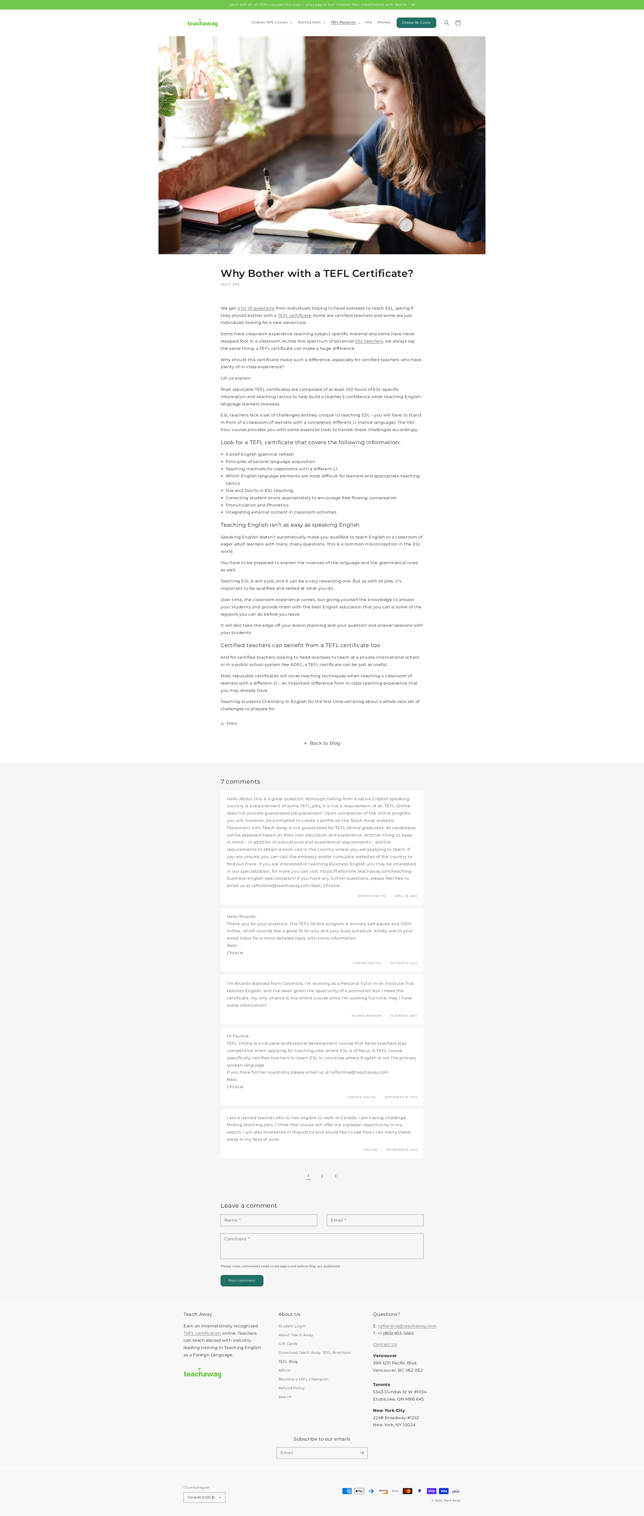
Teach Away (452, 1500)
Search (285, 1397)
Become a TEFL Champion (303, 1379)
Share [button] (231, 723)
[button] (446, 22)
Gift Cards (288, 1343)
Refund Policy (291, 1388)
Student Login (292, 1326)
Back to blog (325, 743)
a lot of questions (256, 308)
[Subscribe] (361, 1452)
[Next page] (335, 1176)
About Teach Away (295, 1335)
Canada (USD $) (201, 1497)
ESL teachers (369, 341)
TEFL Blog (288, 1361)
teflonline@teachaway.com (407, 1326)
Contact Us (385, 1344)
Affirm (284, 1370)
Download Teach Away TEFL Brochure (314, 1352)
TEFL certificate (294, 315)
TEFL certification (202, 1333)
